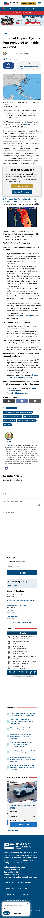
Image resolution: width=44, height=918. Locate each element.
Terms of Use (9, 888)
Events (12, 9)
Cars (41, 9)
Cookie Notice (23, 894)
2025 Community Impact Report (15, 900)
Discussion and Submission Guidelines (18, 882)
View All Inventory (13, 830)
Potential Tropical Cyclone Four (27, 420)
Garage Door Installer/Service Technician (21, 600)
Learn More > (17, 913)
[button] (9, 800)
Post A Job (16, 622)
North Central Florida (9, 420)
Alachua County (11, 408)
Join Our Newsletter (22, 192)
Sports (27, 9)
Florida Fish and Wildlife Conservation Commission (18, 412)
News (20, 9)
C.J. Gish (9, 53)
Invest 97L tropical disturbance (12, 416)
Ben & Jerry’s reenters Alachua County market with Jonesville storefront (20, 736)
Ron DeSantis (7, 424)
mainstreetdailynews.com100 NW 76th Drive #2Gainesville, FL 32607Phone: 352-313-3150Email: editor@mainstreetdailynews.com (20, 872)
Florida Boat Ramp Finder (23, 316)
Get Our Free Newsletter (21, 13)
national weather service (31, 416)
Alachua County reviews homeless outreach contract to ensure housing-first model (21, 744)
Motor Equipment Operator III (17, 605)
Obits (34, 9)
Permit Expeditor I (13, 616)
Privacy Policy (22, 888)
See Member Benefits (22, 186)
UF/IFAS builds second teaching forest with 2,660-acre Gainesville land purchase (21, 721)
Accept (6, 913)
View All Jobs (26, 622)
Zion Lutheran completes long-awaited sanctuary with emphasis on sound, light (22, 759)
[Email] (6, 468)
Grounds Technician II (14, 595)
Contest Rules (9, 894)
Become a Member (28, 3)
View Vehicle (22, 825)
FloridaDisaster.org (20, 393)
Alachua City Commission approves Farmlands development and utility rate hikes (22, 767)
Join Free (22, 572)
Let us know (13, 585)
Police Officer (11, 611)
